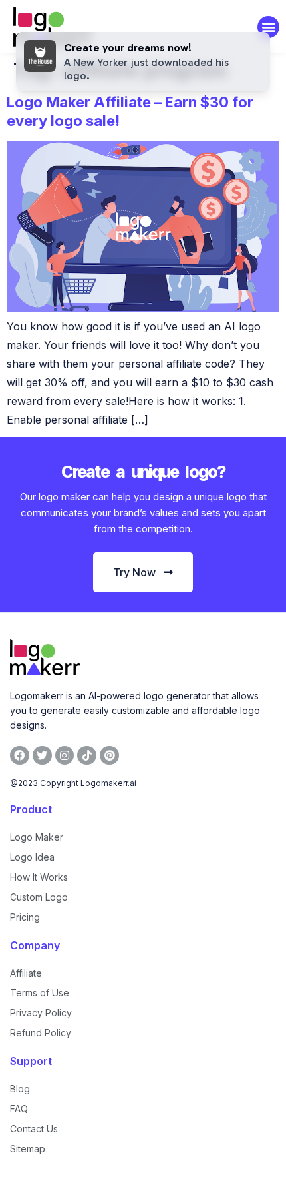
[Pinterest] (109, 755)
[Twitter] (42, 755)
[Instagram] (64, 755)
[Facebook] (19, 755)
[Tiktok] (86, 755)
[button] (268, 27)
